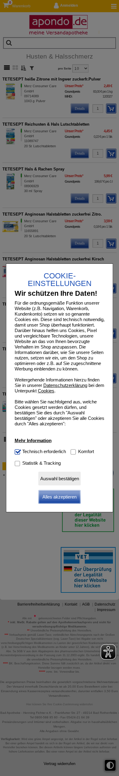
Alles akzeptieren (59, 496)
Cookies (46, 390)
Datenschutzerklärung (65, 385)
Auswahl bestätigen (59, 478)
